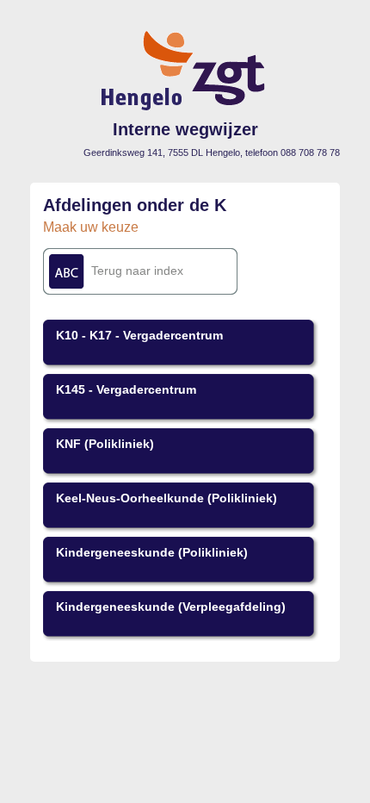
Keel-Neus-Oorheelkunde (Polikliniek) (166, 498)
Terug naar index (137, 270)
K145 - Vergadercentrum (126, 389)
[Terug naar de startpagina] (185, 108)
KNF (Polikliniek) (105, 444)
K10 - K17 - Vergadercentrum (139, 335)
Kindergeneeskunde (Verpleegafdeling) (171, 606)
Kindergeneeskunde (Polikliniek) (152, 552)
